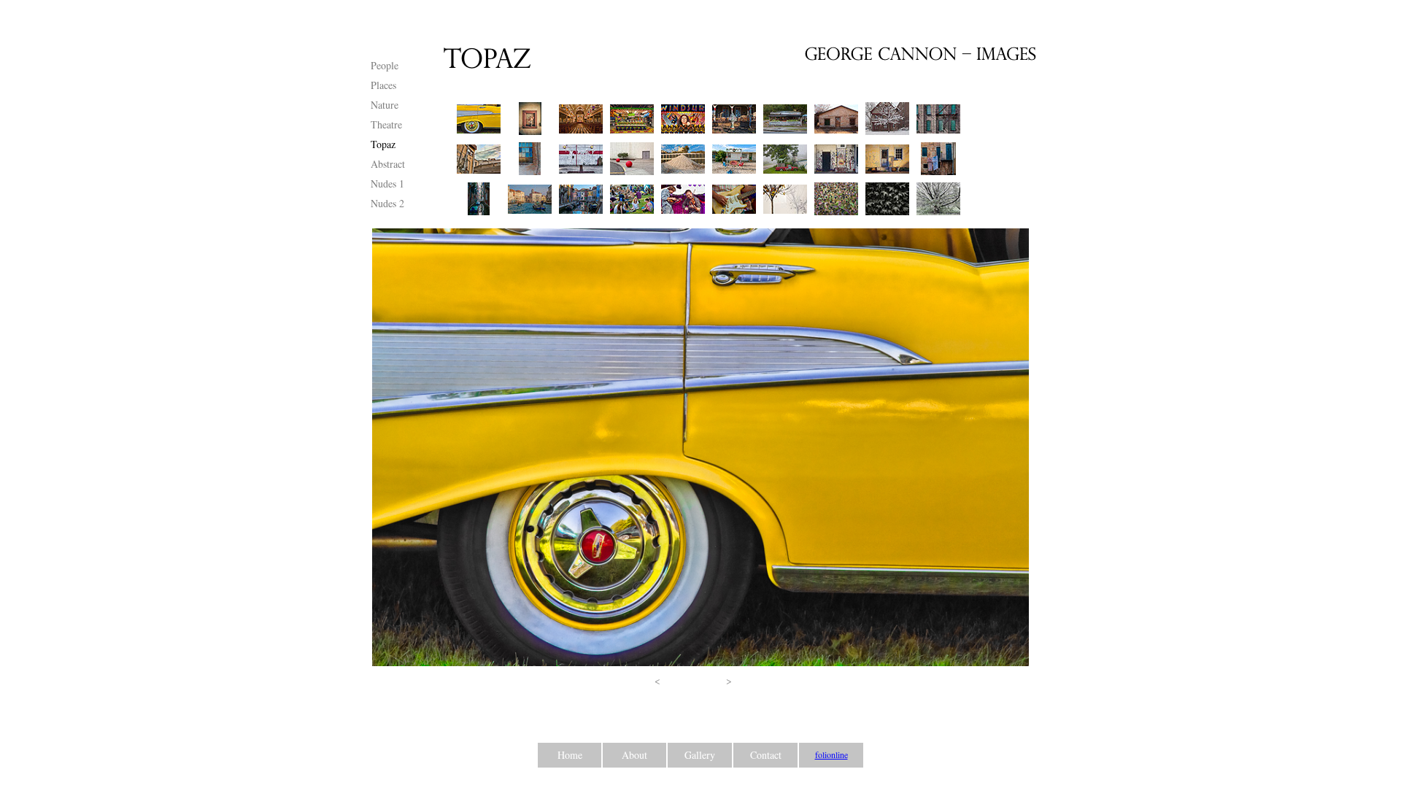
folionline (831, 754)
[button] (657, 680)
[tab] (479, 118)
